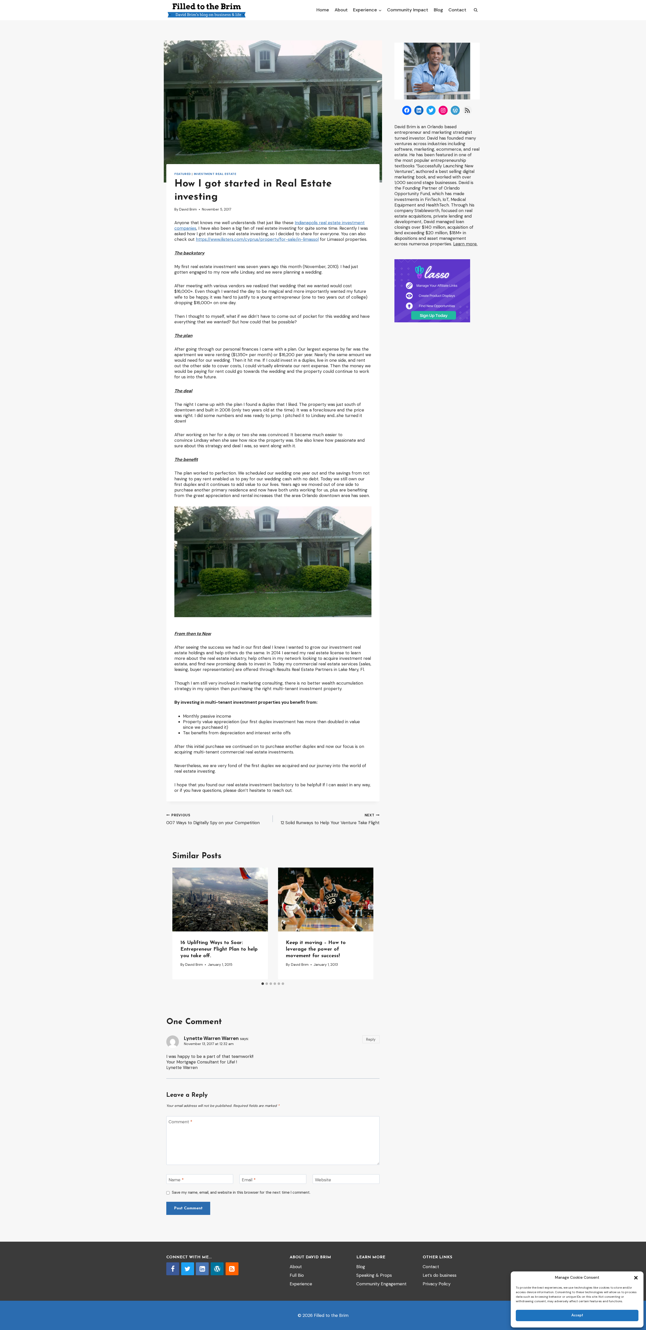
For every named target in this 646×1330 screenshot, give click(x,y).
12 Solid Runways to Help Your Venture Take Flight (330, 819)
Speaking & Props (374, 1275)
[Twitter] (187, 1268)
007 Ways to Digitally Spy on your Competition (213, 819)
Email (249, 1180)
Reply (370, 1039)
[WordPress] (217, 1268)
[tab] (262, 983)
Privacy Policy (436, 1284)
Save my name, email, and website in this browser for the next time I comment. (241, 1192)
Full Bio (297, 1275)
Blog (438, 10)
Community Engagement (381, 1284)
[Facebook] (172, 1268)
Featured (182, 174)
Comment (180, 1122)
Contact (457, 10)
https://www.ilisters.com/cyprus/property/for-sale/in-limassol (257, 239)
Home (322, 10)
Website (323, 1180)
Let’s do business (439, 1275)
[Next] (365, 924)
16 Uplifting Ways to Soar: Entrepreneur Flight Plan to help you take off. (219, 949)
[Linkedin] (202, 1268)
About (341, 10)
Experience (301, 1284)
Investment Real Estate (215, 174)
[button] (635, 1277)
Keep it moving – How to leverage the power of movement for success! (316, 949)
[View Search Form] (476, 10)
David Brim (188, 209)
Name (176, 1180)
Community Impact (407, 10)
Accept (577, 1315)
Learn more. (465, 244)
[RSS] (232, 1268)
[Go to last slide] (180, 924)
